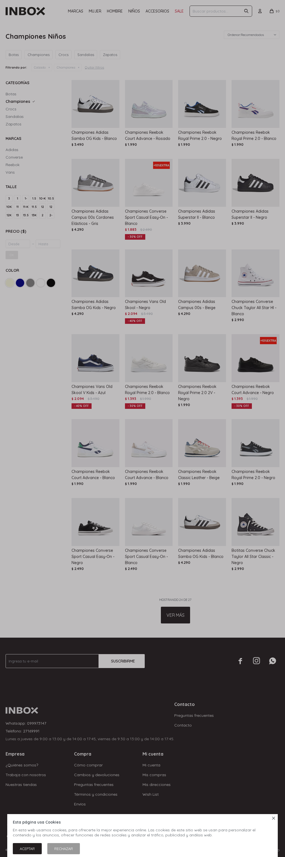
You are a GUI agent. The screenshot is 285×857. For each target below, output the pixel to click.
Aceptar (27, 848)
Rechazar (63, 848)
